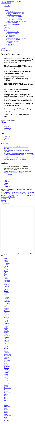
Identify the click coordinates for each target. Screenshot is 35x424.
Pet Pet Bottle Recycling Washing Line (11, 192)
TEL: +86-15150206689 (10, 169)
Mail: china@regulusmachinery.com (13, 172)
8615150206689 (5, 203)
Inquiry (3, 177)
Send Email (4, 201)
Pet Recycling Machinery (10, 194)
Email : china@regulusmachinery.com (11, 1)
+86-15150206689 (6, 3)
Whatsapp (3, 200)
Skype (2, 204)
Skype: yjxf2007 (8, 174)
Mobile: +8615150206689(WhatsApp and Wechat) (17, 171)
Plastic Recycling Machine (25, 194)
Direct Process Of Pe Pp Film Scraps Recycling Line (15, 195)
